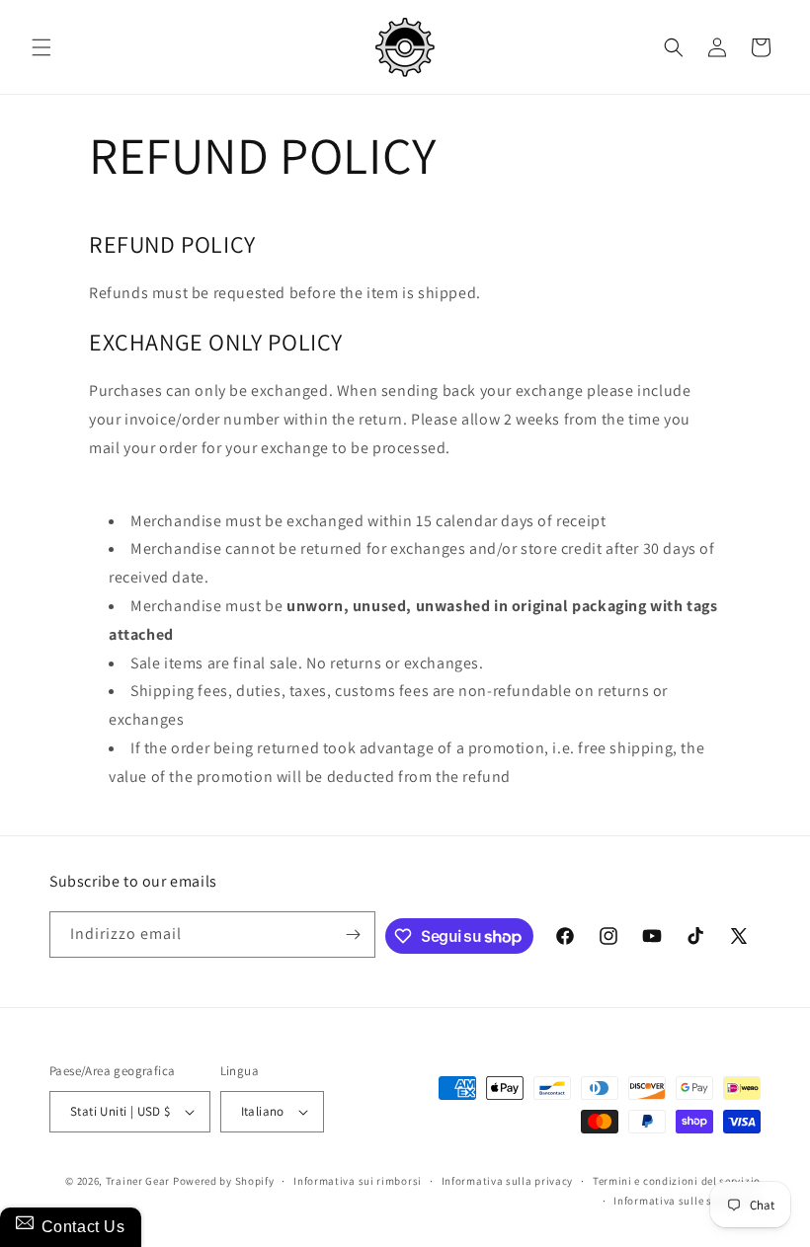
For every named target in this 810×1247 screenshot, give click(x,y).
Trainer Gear (138, 1181)
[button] (41, 47)
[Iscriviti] (352, 934)
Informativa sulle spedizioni (687, 1201)
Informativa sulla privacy (508, 1181)
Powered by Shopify (224, 1181)
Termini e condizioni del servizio (677, 1181)
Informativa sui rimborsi (357, 1181)
